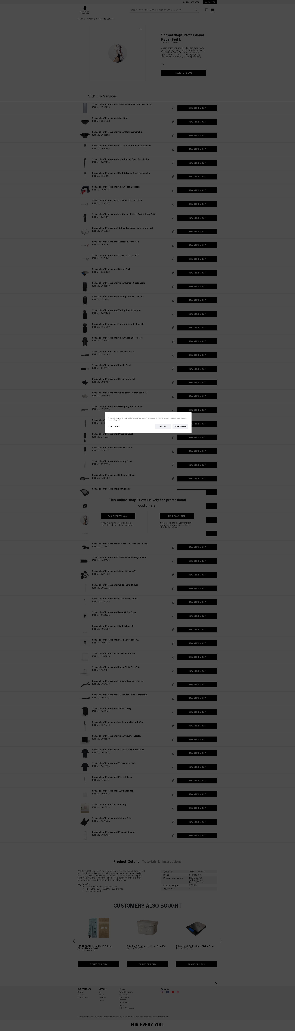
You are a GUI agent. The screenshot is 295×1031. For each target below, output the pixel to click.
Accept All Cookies (180, 426)
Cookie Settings (114, 426)
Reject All (163, 426)
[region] (148, 422)
